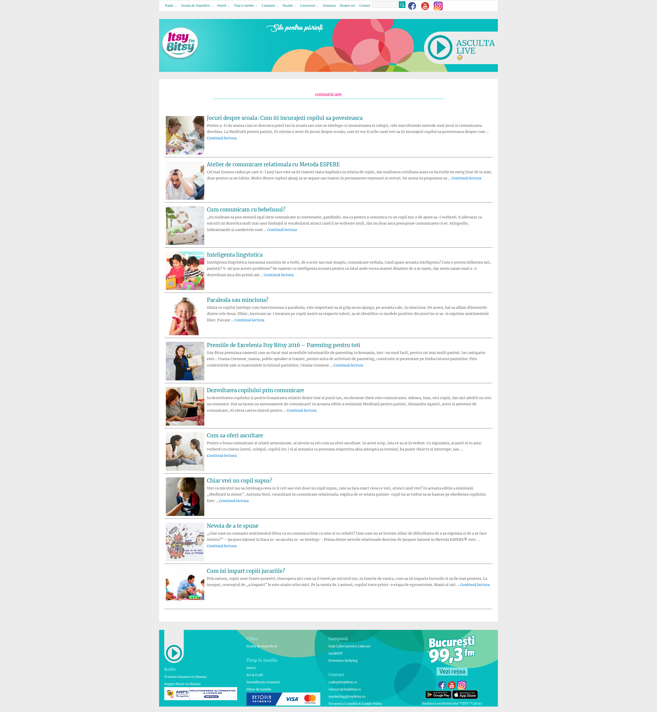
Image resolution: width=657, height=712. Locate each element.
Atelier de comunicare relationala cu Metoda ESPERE (273, 164)
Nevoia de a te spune (232, 526)
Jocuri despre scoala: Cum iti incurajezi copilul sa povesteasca (285, 118)
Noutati (288, 5)
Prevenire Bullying (343, 660)
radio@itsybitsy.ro (342, 682)
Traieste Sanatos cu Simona (185, 677)
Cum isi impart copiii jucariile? (246, 571)
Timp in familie (244, 5)
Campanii (268, 5)
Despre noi (347, 5)
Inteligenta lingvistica (235, 255)
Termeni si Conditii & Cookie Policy (355, 704)
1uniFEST (335, 653)
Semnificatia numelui (263, 682)
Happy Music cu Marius (182, 684)
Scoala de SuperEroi (195, 5)
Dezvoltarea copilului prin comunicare (255, 390)
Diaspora (329, 5)
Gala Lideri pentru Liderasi (349, 646)
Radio (169, 5)
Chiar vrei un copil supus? (239, 480)
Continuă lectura (222, 138)
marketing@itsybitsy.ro (346, 696)
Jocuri (251, 668)
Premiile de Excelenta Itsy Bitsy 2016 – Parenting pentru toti (283, 345)
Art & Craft (254, 675)
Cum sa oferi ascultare (235, 435)
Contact (364, 5)
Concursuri (307, 5)
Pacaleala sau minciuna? (237, 300)
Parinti (221, 5)
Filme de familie (258, 689)
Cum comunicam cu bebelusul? (246, 209)
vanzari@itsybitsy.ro (344, 689)
